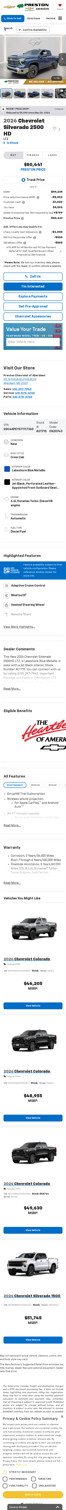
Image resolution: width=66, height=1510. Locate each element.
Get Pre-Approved (33, 306)
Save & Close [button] (33, 1494)
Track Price (36, 180)
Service (50, 18)
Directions (33, 18)
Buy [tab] (13, 155)
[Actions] (59, 129)
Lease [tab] (52, 155)
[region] (33, 230)
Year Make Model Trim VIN (29, 336)
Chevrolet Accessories (33, 316)
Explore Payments (33, 296)
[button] (12, 18)
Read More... (12, 689)
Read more (21, 1464)
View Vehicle (33, 1006)
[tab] (14, 785)
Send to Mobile (18, 1507)
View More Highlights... (19, 627)
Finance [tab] (33, 155)
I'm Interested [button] (33, 286)
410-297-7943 (22, 389)
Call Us (35, 276)
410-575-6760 (25, 393)
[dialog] (33, 1461)
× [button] (61, 1416)
